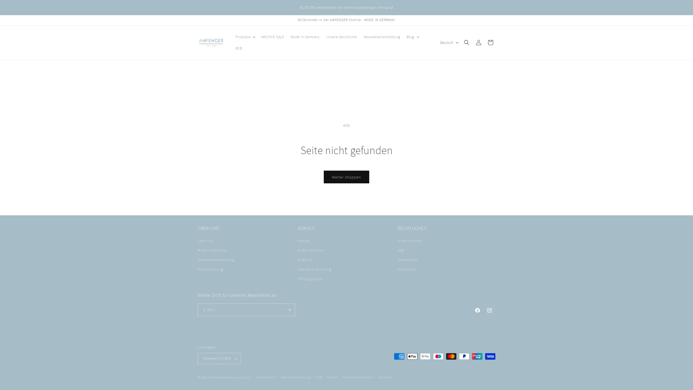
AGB (401, 250)
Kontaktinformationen (358, 377)
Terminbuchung (210, 269)
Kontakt (304, 240)
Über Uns (205, 240)
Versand (332, 377)
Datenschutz (408, 259)
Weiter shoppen (346, 177)
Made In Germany (212, 250)
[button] (245, 37)
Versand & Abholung (314, 269)
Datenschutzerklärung (296, 377)
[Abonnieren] (289, 310)
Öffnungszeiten (310, 279)
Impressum (407, 269)
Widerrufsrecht (410, 240)
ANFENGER (216, 377)
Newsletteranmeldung (216, 259)
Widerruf (305, 259)
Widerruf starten (311, 250)
